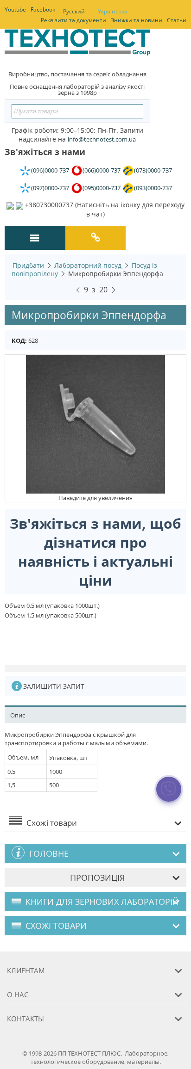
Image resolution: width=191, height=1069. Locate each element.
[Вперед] (113, 288)
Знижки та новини (136, 20)
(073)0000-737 (153, 170)
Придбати (28, 265)
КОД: (19, 340)
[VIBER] (169, 795)
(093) (153, 188)
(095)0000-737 (102, 188)
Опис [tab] (17, 715)
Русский (74, 11)
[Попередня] (78, 288)
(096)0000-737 (50, 170)
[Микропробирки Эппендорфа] (95, 423)
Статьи (176, 20)
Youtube (15, 9)
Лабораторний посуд (87, 265)
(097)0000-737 (50, 188)
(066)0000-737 (102, 170)
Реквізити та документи (73, 20)
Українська (112, 11)
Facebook (43, 9)
